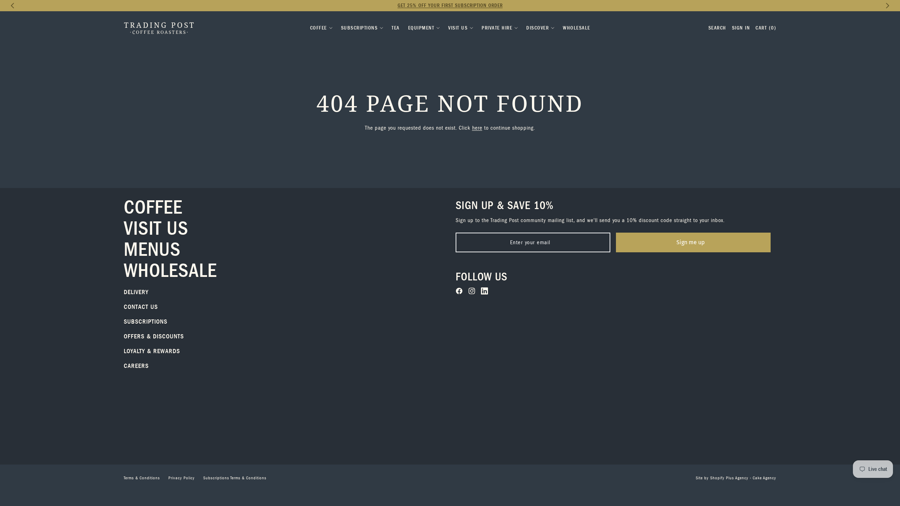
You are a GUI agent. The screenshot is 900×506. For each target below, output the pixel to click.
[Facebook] (459, 290)
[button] (13, 5)
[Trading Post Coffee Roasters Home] (159, 28)
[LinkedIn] (484, 290)
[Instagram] (471, 290)
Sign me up (690, 242)
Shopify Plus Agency (729, 477)
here (477, 128)
